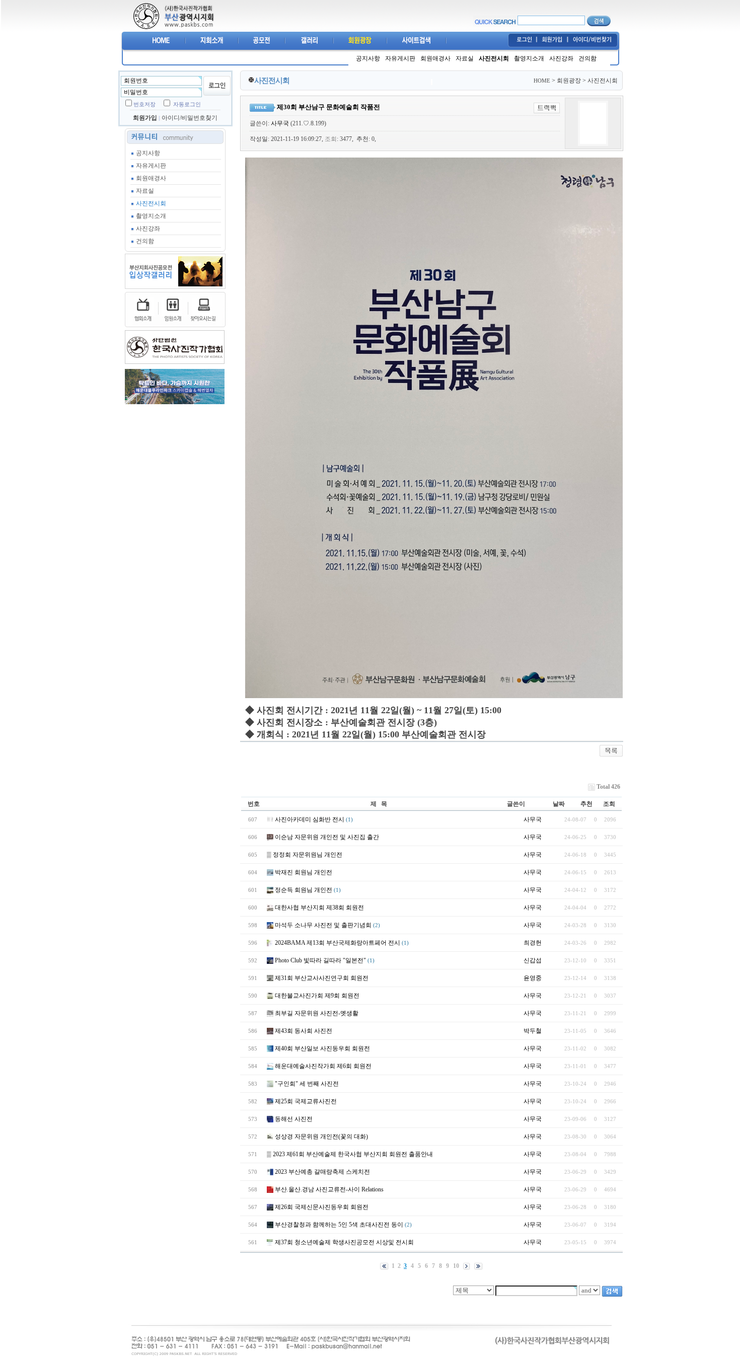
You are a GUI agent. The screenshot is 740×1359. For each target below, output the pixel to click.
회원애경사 (435, 58)
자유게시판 (400, 58)
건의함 (587, 58)
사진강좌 (561, 58)
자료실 (465, 58)
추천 (586, 803)
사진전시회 (494, 58)
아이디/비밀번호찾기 (189, 117)
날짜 (559, 803)
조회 (609, 803)
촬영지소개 (529, 58)
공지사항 (368, 58)
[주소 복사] (547, 107)
